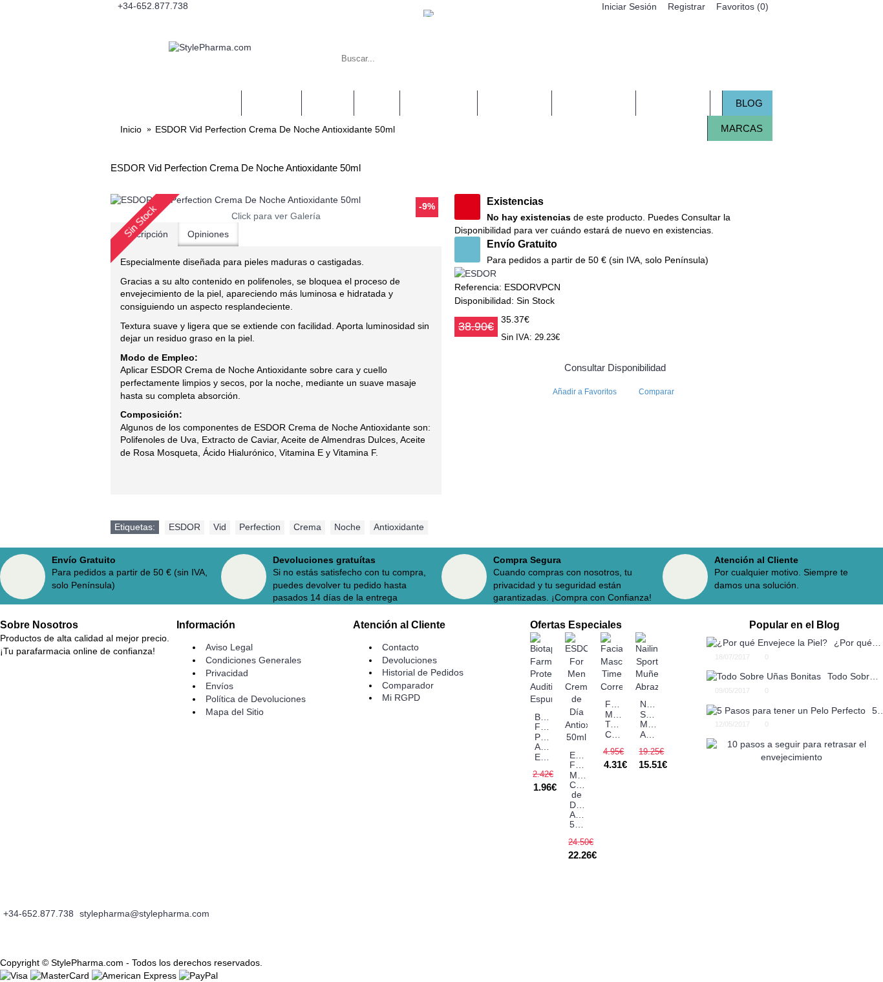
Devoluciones (409, 660)
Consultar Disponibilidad (615, 367)
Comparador (408, 685)
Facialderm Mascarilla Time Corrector (614, 719)
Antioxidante (399, 527)
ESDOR (184, 527)
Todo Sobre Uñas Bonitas (855, 676)
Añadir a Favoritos (585, 391)
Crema (307, 527)
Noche (347, 527)
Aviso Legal (229, 647)
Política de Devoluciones (256, 699)
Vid (219, 527)
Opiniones (208, 234)
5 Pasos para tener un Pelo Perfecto (877, 710)
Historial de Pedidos (422, 672)
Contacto (400, 647)
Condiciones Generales (253, 660)
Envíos (219, 686)
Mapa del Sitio (235, 712)
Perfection (260, 527)
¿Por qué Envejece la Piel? (858, 642)
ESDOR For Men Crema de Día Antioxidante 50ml (578, 790)
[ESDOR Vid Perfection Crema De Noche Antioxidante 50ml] (276, 200)
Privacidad (227, 673)
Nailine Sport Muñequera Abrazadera (649, 719)
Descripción (144, 234)
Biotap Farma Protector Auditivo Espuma (544, 737)
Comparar (656, 391)
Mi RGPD (401, 697)
